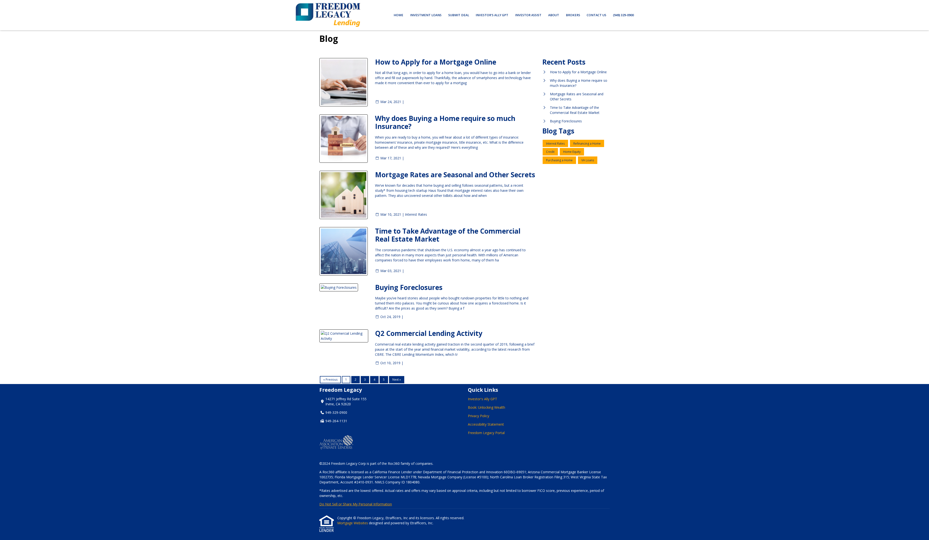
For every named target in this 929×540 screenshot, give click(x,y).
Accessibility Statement (486, 424)
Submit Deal (458, 15)
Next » (396, 379)
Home (398, 15)
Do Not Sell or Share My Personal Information (355, 504)
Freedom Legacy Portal (487, 432)
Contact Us (596, 15)
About (553, 15)
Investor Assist (528, 15)
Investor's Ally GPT (492, 15)
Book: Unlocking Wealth (486, 407)
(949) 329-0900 (623, 15)
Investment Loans (426, 15)
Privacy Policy (478, 416)
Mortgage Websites (353, 523)
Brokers (573, 15)
